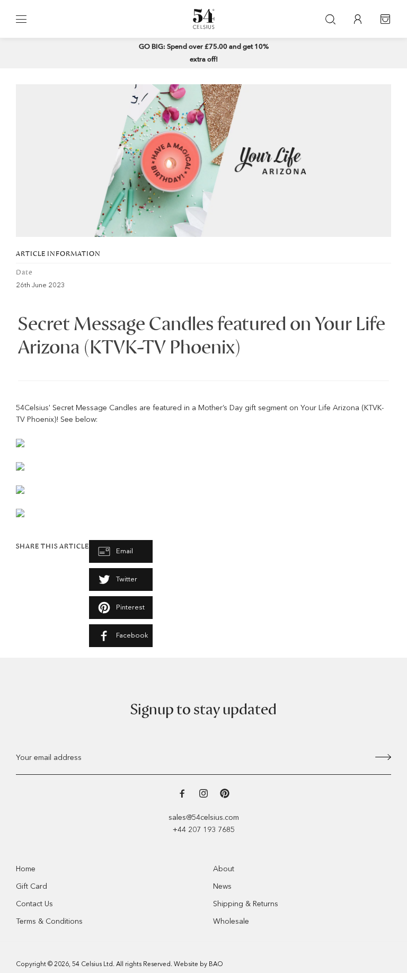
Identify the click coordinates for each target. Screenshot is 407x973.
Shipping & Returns (245, 903)
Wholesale (231, 921)
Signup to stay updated (203, 710)
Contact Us (34, 903)
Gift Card (31, 886)
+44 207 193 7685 (204, 829)
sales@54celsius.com (204, 817)
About (223, 868)
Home (26, 868)
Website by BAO (198, 964)
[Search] (330, 19)
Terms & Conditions (49, 921)
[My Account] (358, 19)
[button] (21, 19)
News (222, 886)
